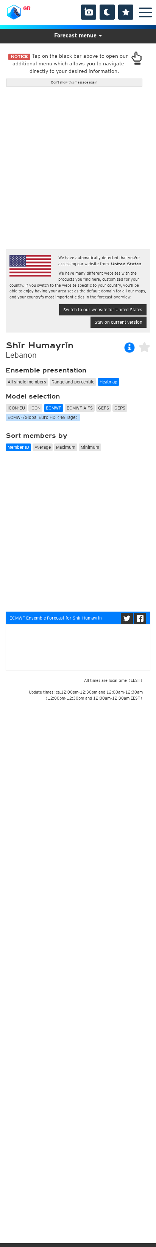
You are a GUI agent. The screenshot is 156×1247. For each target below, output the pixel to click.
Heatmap (108, 382)
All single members (27, 382)
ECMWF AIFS (80, 408)
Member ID (18, 447)
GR (27, 8)
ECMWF (53, 408)
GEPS (119, 408)
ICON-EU (16, 408)
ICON (35, 408)
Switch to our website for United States (102, 309)
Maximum (65, 447)
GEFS (103, 408)
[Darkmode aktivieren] (107, 12)
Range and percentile (72, 382)
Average (42, 447)
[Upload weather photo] (88, 12)
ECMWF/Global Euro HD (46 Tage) (43, 417)
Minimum (90, 447)
